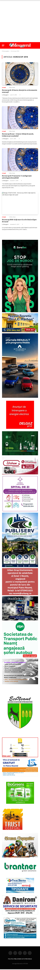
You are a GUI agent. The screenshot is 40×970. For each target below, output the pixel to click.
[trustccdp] (12, 829)
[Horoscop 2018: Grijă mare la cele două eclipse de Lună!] (20, 203)
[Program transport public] (20, 455)
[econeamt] (20, 736)
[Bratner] (20, 874)
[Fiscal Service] (20, 885)
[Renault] (20, 397)
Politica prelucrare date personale (20, 959)
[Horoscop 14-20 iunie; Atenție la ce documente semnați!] (20, 73)
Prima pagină (5, 51)
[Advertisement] (20, 21)
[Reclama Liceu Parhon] (20, 332)
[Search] (37, 45)
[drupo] (20, 757)
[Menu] (3, 45)
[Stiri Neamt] (20, 45)
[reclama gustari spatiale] (20, 620)
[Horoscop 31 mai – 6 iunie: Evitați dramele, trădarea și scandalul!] (20, 117)
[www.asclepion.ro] (20, 511)
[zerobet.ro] (20, 312)
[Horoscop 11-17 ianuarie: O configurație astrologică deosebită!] (20, 159)
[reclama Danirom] (20, 914)
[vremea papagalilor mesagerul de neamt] (20, 845)
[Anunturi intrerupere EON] (20, 415)
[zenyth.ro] (20, 792)
